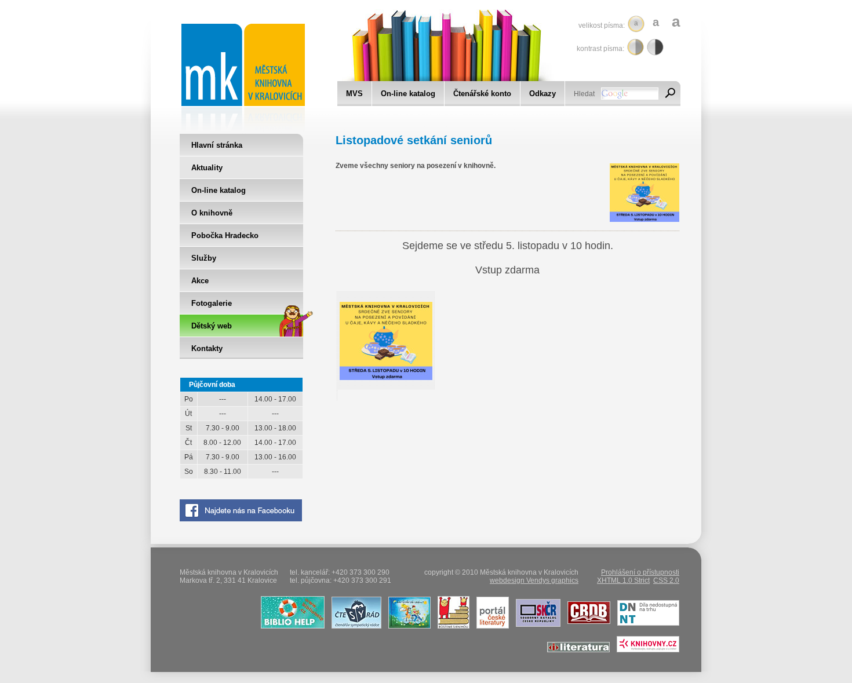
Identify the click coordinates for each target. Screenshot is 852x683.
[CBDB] (586, 626)
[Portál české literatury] (490, 626)
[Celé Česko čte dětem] (407, 626)
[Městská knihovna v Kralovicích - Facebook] (241, 519)
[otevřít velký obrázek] (386, 378)
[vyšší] (655, 47)
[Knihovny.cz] (645, 650)
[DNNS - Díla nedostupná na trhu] (645, 626)
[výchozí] (635, 47)
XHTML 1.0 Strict (623, 580)
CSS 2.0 (666, 580)
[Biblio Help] (290, 626)
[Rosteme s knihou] (450, 626)
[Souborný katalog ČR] (535, 626)
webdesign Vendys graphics (534, 580)
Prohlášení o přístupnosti (640, 572)
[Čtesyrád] (353, 626)
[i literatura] (576, 650)
